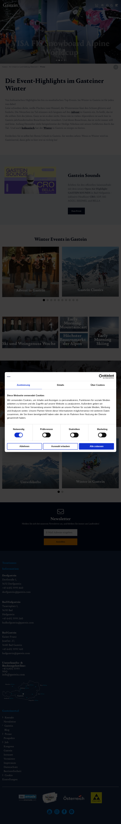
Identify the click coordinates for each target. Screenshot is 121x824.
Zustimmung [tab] (23, 385)
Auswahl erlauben (60, 446)
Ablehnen (24, 446)
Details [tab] (60, 385)
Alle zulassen (96, 446)
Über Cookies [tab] (98, 385)
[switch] (46, 435)
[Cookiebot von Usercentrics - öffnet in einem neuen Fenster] (101, 376)
